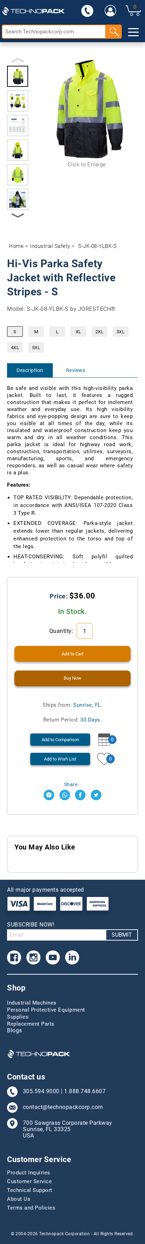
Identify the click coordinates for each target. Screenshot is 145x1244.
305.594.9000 (41, 1091)
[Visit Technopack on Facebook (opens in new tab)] (14, 957)
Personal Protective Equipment (46, 1010)
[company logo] (33, 10)
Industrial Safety (50, 246)
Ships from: (72, 705)
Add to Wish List (60, 759)
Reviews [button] (76, 370)
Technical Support (29, 1190)
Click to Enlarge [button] (87, 164)
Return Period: (72, 720)
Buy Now (72, 678)
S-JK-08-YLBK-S (97, 246)
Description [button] (30, 370)
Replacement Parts (31, 1024)
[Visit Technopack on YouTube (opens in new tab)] (53, 957)
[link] (110, 10)
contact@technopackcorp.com (63, 1107)
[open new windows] (49, 795)
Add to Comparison (60, 739)
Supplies (18, 1017)
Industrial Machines (32, 1003)
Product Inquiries (28, 1172)
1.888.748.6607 (85, 1091)
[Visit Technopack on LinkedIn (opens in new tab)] (72, 957)
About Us (18, 1199)
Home (16, 246)
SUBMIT (122, 934)
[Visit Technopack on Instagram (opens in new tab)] (33, 957)
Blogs (14, 1030)
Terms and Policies (31, 1208)
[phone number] (87, 10)
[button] (17, 76)
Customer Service (29, 1181)
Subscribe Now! (30, 924)
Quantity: (62, 631)
